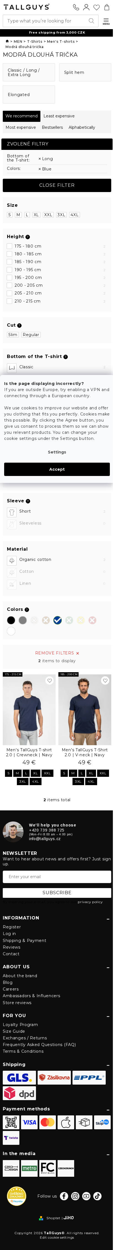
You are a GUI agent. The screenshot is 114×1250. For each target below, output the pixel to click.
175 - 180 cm (60, 246)
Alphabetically (82, 127)
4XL (75, 214)
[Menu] (106, 21)
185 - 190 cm (60, 261)
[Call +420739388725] (76, 7)
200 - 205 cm (60, 285)
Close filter (57, 185)
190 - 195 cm (60, 269)
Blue (47, 169)
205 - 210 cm (60, 293)
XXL (48, 214)
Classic (62, 366)
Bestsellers (52, 127)
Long (47, 158)
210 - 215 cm (60, 301)
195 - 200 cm (60, 277)
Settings (57, 452)
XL (36, 214)
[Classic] (12, 368)
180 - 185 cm (60, 253)
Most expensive (21, 127)
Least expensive (59, 116)
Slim (12, 334)
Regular (31, 334)
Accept (57, 469)
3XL (61, 214)
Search (92, 21)
